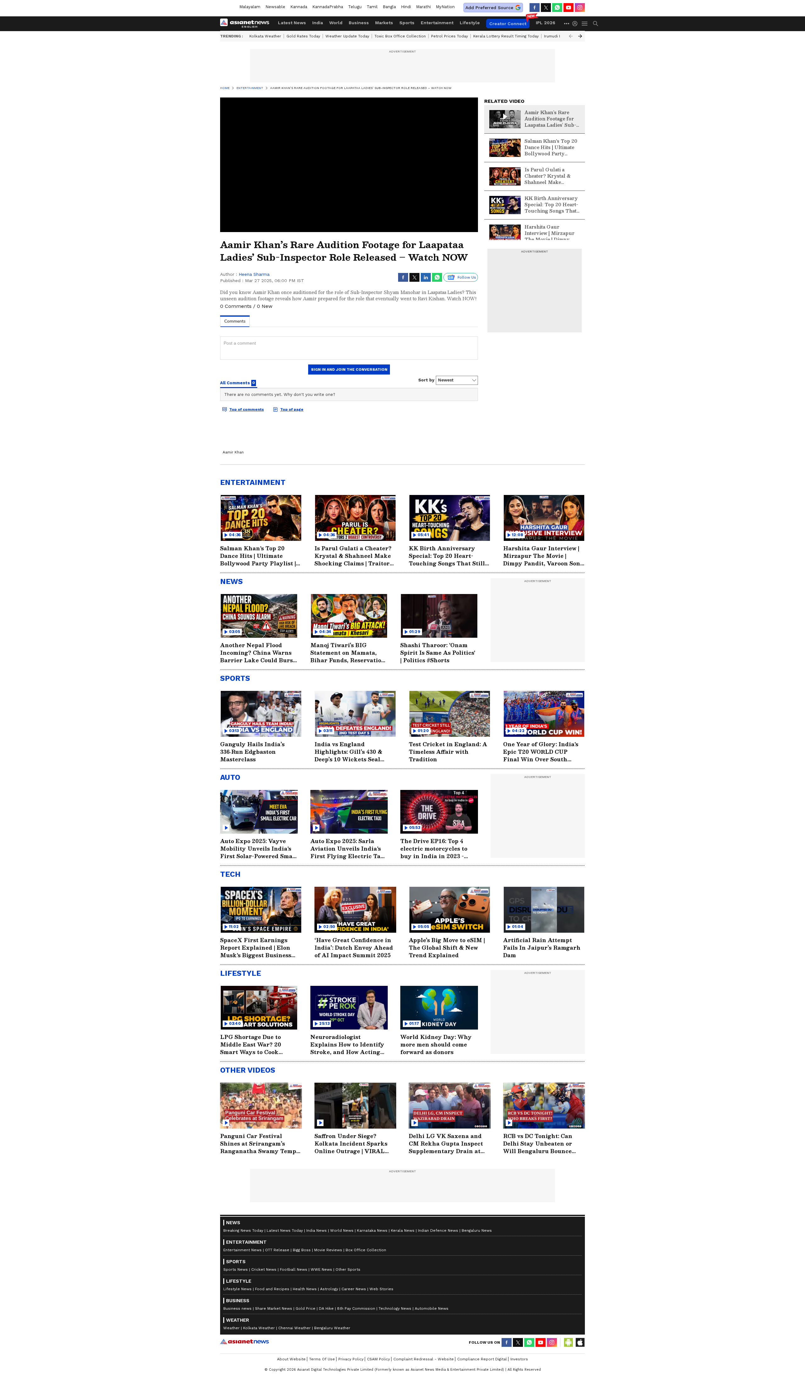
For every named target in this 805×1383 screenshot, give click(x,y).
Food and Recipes (272, 1289)
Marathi (423, 6)
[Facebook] (535, 7)
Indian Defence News (438, 1230)
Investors (519, 1359)
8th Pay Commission (356, 1308)
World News (341, 1230)
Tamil (372, 6)
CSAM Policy (378, 1359)
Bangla (389, 6)
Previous (570, 36)
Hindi (406, 6)
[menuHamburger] (585, 23)
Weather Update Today (347, 36)
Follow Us (467, 277)
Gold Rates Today (303, 36)
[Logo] (247, 23)
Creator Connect (507, 23)
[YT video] (569, 7)
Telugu (355, 6)
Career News (353, 1289)
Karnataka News (372, 1230)
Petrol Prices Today (449, 36)
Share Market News (273, 1308)
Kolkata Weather (265, 36)
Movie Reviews (328, 1250)
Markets (384, 22)
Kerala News (402, 1230)
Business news (237, 1308)
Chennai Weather (294, 1328)
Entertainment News (242, 1250)
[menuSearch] (595, 23)
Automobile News (431, 1308)
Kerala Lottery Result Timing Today (506, 36)
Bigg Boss (302, 1250)
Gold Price (305, 1308)
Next (580, 36)
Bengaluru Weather (332, 1328)
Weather (231, 1328)
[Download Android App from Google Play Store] (569, 1342)
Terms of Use (322, 1359)
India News (316, 1230)
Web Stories (381, 1289)
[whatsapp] (557, 7)
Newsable (275, 6)
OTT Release (277, 1250)
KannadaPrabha (327, 6)
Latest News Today (285, 1230)
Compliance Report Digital (482, 1359)
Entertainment (437, 22)
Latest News (292, 22)
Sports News (235, 1269)
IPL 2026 (545, 22)
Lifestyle (470, 22)
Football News (293, 1269)
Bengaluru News (477, 1230)
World (335, 22)
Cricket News (263, 1269)
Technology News (395, 1308)
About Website (291, 1359)
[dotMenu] (567, 23)
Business (359, 22)
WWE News (321, 1269)
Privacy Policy (351, 1359)
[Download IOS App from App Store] (580, 1342)
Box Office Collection (366, 1250)
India (317, 22)
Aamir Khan (233, 452)
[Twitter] (546, 7)
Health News (305, 1289)
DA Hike (326, 1308)
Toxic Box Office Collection (400, 36)
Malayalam (249, 6)
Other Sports (348, 1269)
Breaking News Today (243, 1230)
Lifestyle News (237, 1289)
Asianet (244, 1341)
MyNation (445, 6)
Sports (406, 22)
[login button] (576, 23)
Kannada (298, 6)
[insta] (580, 7)
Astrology (329, 1289)
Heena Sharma (254, 274)
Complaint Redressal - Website (423, 1359)
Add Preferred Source (489, 7)
